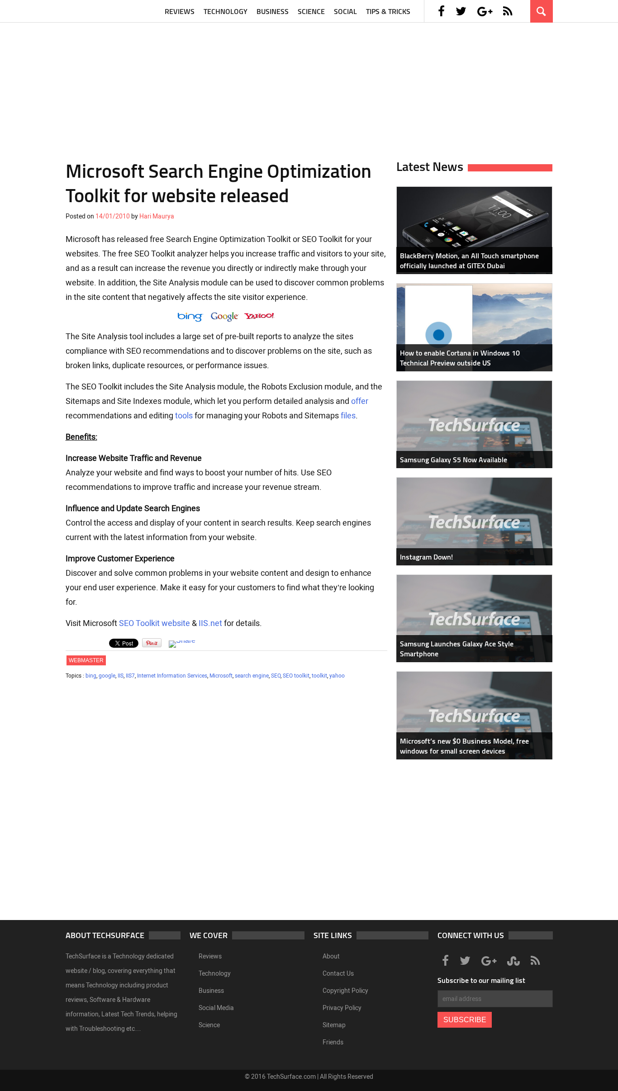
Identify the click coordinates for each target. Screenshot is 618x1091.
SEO (275, 676)
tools (184, 416)
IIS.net (210, 623)
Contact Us (338, 973)
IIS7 (130, 676)
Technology (225, 11)
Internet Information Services (172, 676)
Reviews (180, 11)
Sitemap (334, 1025)
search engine (252, 676)
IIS (121, 676)
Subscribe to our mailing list (481, 980)
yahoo (337, 676)
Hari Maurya (156, 216)
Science (311, 11)
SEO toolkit (296, 676)
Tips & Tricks (388, 11)
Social (345, 11)
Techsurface (109, 11)
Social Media (216, 1008)
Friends (333, 1042)
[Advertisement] (309, 86)
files (348, 416)
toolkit (319, 676)
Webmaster (86, 660)
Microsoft (221, 676)
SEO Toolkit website (154, 623)
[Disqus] (226, 804)
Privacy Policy (342, 1008)
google (107, 676)
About (331, 956)
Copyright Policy (345, 991)
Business (273, 11)
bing (91, 676)
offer (359, 401)
